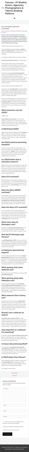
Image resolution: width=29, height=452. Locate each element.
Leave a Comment (5, 31)
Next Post (14, 375)
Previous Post (14, 373)
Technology (24, 31)
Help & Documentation (16, 31)
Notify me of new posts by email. (11, 430)
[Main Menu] (14, 18)
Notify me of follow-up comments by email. (13, 426)
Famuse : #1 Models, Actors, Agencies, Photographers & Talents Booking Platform (16, 8)
